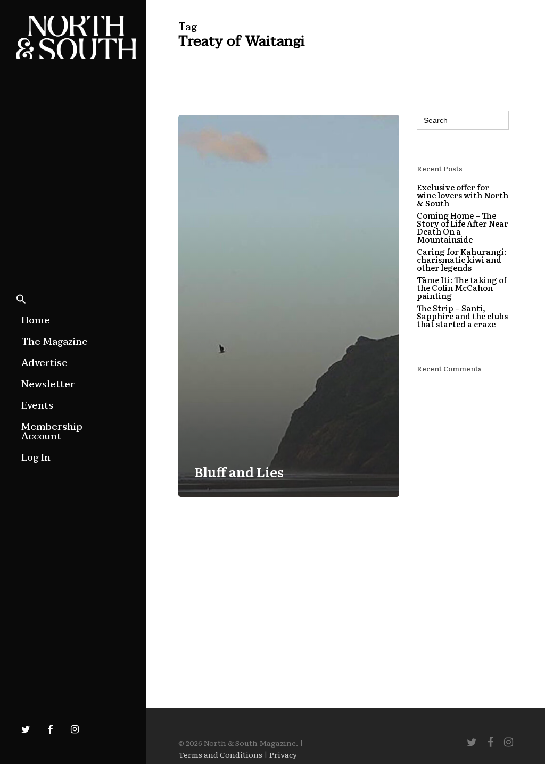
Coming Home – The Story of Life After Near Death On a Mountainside (462, 227)
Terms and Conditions (220, 754)
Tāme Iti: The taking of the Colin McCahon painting (462, 288)
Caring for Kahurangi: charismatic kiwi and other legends (461, 259)
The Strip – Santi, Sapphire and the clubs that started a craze (462, 316)
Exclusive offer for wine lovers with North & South (462, 195)
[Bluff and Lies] (288, 306)
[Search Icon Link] (21, 300)
